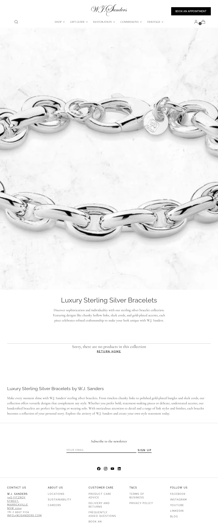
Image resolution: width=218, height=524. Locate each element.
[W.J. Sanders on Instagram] (106, 469)
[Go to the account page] (194, 21)
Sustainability (59, 499)
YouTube (177, 505)
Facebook (178, 494)
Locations (56, 494)
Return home (109, 351)
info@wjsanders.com (24, 515)
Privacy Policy (141, 503)
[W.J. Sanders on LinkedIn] (119, 469)
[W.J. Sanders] (109, 10)
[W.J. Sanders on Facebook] (99, 469)
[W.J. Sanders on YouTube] (112, 469)
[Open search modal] (16, 21)
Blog (174, 516)
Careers (54, 505)
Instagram (178, 499)
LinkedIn (177, 510)
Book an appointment (191, 11)
